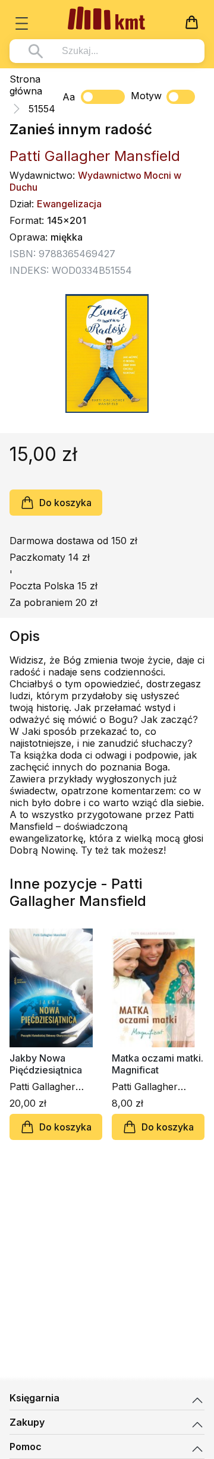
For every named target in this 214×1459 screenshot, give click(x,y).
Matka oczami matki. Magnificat (157, 1064)
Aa (68, 97)
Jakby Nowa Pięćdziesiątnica (46, 1064)
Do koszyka (65, 503)
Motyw (146, 96)
